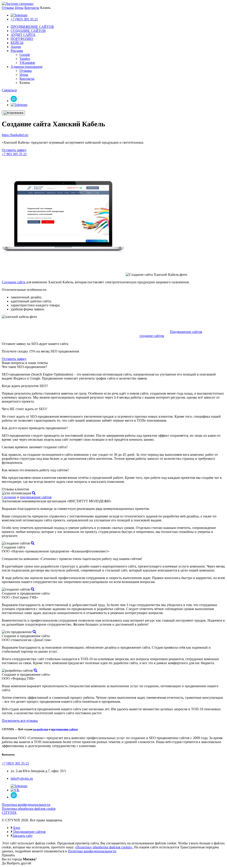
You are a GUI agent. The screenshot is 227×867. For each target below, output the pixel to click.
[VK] (15, 790)
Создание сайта (13, 282)
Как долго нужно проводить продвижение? (35, 428)
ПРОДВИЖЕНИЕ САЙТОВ (32, 27)
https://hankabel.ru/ (15, 135)
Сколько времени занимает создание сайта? (35, 447)
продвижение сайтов (36, 497)
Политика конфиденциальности (26, 804)
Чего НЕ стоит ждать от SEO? (24, 409)
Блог (16, 828)
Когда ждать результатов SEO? (25, 386)
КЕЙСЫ (17, 43)
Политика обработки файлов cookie (29, 808)
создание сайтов (151, 336)
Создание (9, 497)
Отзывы (8, 8)
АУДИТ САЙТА (23, 35)
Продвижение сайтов (186, 332)
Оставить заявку (14, 150)
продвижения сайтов (64, 729)
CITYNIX (9, 812)
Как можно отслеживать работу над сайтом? (35, 470)
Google (25, 55)
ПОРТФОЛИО (22, 39)
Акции (16, 47)
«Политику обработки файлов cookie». (104, 847)
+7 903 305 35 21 (14, 154)
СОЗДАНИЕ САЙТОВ (28, 31)
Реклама (17, 51)
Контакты (31, 8)
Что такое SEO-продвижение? (24, 367)
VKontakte (27, 63)
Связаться (9, 90)
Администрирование (27, 66)
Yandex (25, 59)
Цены (19, 8)
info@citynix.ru (22, 778)
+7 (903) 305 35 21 (24, 19)
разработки (40, 729)
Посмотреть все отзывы (20, 720)
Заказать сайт (22, 836)
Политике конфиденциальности (92, 851)
